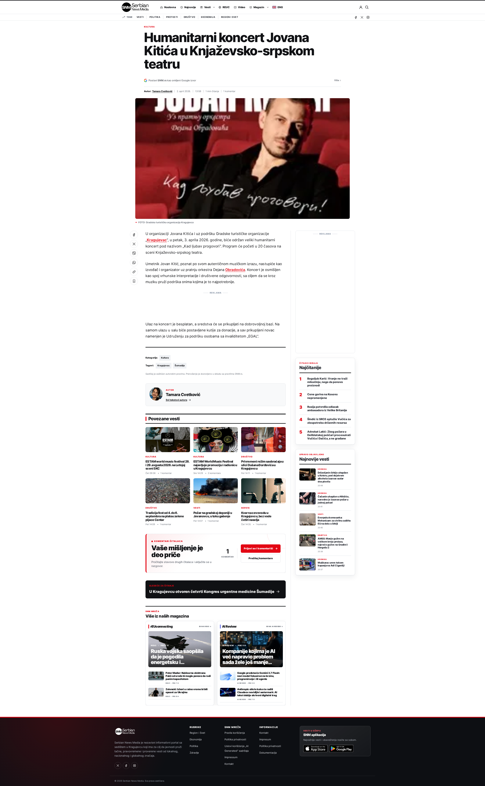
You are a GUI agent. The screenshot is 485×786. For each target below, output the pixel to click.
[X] (362, 17)
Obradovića (235, 270)
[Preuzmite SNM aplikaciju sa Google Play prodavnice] (341, 748)
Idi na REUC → (205, 626)
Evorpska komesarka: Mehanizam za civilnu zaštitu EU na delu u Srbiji (334, 520)
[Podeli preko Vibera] (134, 253)
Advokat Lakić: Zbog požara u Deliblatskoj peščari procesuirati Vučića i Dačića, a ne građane (329, 435)
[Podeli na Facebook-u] (134, 235)
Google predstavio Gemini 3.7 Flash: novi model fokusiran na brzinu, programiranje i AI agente (258, 675)
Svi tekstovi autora (176, 399)
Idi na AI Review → (274, 626)
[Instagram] (368, 17)
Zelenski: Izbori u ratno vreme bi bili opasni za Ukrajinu (187, 691)
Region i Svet (229, 17)
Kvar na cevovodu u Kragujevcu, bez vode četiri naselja (256, 516)
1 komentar (229, 91)
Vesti (140, 17)
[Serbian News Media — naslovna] (133, 7)
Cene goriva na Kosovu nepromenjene (322, 396)
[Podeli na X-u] (134, 244)
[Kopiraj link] (134, 272)
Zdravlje (194, 752)
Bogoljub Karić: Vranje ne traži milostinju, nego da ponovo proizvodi (327, 382)
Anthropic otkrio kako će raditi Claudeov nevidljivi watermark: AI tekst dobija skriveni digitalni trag (257, 692)
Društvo (189, 17)
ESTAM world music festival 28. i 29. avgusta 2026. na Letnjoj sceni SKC (168, 465)
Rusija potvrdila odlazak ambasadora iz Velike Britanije (327, 408)
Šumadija (180, 365)
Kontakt (229, 763)
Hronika (322, 469)
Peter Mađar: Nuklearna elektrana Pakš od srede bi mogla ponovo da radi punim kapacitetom (188, 675)
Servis (245, 508)
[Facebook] (355, 17)
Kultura (149, 27)
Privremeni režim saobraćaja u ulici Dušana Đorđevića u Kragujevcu (262, 465)
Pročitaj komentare (261, 558)
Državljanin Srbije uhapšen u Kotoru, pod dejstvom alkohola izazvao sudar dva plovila (333, 477)
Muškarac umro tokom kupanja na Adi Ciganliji (331, 564)
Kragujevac (157, 240)
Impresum (265, 739)
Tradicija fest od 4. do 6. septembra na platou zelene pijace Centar (165, 516)
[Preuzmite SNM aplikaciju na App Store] (315, 748)
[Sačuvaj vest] (134, 281)
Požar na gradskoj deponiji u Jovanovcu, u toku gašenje (212, 514)
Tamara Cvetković (162, 91)
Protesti (172, 17)
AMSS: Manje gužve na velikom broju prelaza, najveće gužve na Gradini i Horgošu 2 (333, 543)
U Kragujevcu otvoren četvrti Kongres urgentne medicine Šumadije (211, 591)
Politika (154, 17)
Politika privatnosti (235, 739)
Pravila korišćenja (235, 732)
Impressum (231, 757)
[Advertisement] (216, 304)
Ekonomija (208, 17)
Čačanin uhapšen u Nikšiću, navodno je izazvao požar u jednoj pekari (333, 499)
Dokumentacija (268, 752)
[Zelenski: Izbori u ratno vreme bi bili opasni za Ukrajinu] (156, 692)
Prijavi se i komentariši (261, 548)
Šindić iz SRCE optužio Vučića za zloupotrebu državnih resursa (329, 420)
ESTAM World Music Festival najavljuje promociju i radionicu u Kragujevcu (215, 465)
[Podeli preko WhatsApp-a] (134, 262)
